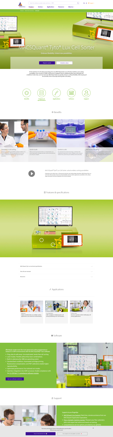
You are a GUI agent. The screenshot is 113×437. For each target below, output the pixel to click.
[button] (56, 267)
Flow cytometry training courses (74, 421)
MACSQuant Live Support (72, 417)
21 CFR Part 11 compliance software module (24, 375)
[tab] (56, 267)
